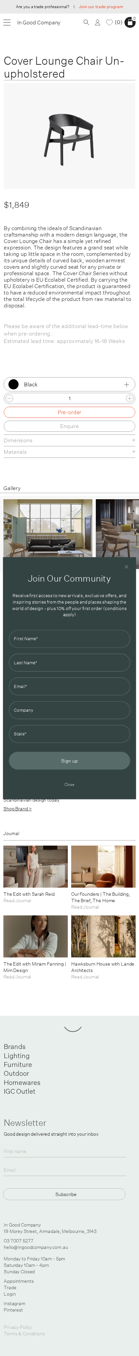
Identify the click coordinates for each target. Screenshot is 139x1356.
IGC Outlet (19, 1091)
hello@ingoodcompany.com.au (36, 1247)
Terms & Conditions (24, 1334)
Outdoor (16, 1073)
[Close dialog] (126, 566)
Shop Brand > (17, 809)
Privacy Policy (18, 1327)
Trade (10, 1287)
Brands (15, 1046)
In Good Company (39, 22)
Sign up (69, 760)
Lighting (17, 1055)
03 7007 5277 (18, 1241)
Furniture (18, 1064)
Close (69, 784)
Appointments (18, 1281)
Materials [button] (15, 451)
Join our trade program (101, 6)
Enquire (69, 426)
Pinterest (13, 1310)
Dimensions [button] (18, 440)
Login (10, 1294)
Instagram (14, 1303)
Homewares (22, 1082)
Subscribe (66, 1194)
